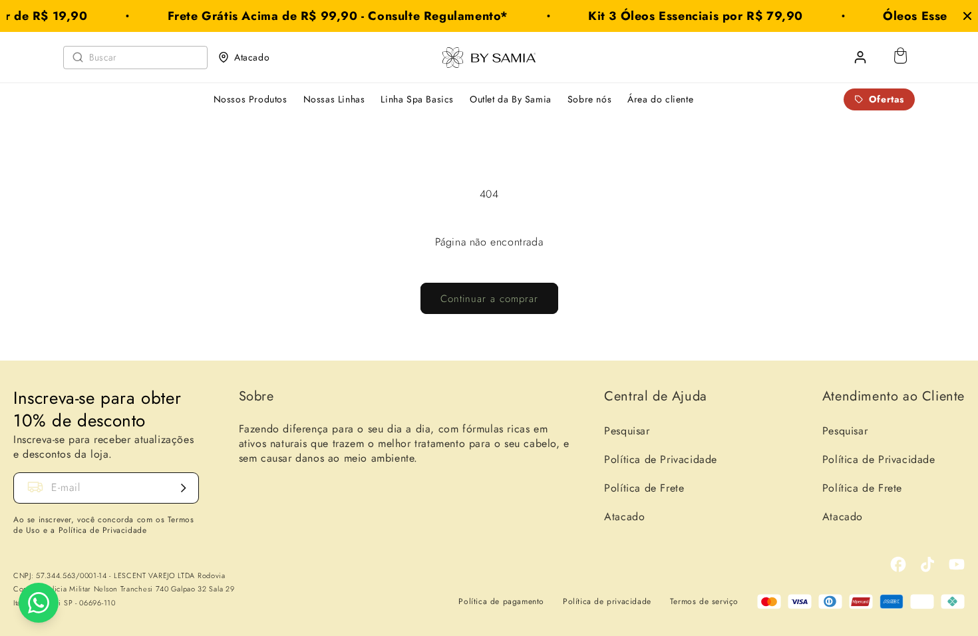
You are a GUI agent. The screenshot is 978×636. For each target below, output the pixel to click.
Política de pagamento (501, 601)
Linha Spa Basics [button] (417, 99)
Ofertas (886, 99)
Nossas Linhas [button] (334, 99)
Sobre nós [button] (589, 99)
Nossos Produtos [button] (250, 99)
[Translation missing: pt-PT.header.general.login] (860, 57)
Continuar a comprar (489, 298)
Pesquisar (626, 430)
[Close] (967, 16)
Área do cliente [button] (660, 99)
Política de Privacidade (660, 459)
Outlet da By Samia (511, 99)
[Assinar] (183, 488)
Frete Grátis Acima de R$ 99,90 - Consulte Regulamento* (328, 16)
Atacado (251, 57)
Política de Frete (644, 488)
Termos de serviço (704, 601)
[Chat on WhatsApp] (39, 603)
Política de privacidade (607, 601)
